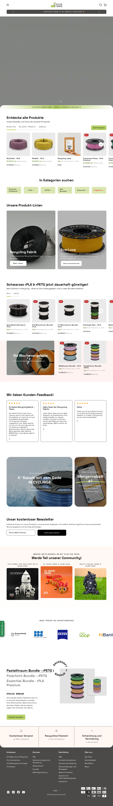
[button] (100, 4)
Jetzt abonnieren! (51, 533)
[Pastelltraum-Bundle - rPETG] (77, 686)
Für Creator (11, 767)
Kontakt (36, 769)
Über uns (88, 752)
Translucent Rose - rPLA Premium (93, 159)
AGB (60, 757)
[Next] (99, 12)
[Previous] (14, 12)
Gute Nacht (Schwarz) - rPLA (16, 326)
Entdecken (11, 752)
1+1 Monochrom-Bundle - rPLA (68, 326)
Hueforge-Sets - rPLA (92, 325)
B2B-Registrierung (40, 772)
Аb (14, 165)
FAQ (34, 757)
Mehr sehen (18, 263)
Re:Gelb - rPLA (38, 158)
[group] (56, 12)
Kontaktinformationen (67, 760)
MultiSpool (89, 763)
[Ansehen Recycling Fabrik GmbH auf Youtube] (23, 792)
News (87, 767)
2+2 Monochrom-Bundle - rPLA (43, 326)
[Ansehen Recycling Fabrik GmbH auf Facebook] (18, 792)
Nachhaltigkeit (90, 760)
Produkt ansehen (16, 717)
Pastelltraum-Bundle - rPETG (93, 367)
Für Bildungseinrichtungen (17, 763)
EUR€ (55, 791)
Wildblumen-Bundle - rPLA (70, 366)
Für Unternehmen (13, 760)
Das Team (88, 757)
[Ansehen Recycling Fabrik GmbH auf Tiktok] (13, 792)
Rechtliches (64, 752)
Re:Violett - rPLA (13, 158)
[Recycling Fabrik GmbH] (56, 5)
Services (36, 752)
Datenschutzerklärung (67, 763)
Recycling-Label (64, 158)
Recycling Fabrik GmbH (58, 794)
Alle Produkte (98, 128)
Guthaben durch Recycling (17, 757)
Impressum (63, 781)
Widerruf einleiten (66, 772)
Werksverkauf (38, 766)
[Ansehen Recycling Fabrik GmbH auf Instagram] (8, 792)
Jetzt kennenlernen (71, 263)
